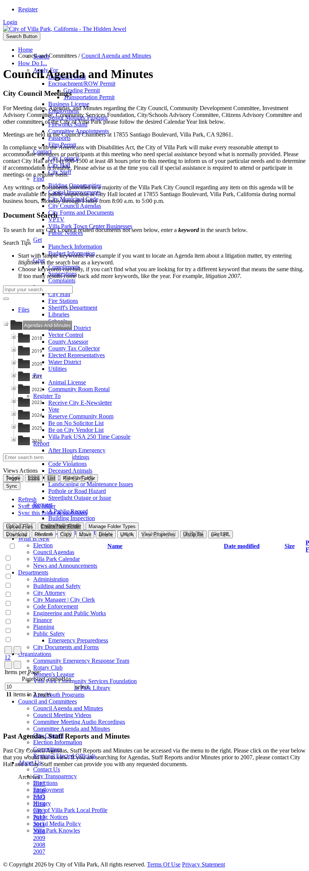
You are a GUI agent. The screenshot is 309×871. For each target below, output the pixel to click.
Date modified (242, 546)
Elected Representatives (76, 355)
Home (25, 49)
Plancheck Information (75, 246)
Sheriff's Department (72, 307)
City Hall (59, 294)
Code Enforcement (55, 606)
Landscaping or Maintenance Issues (90, 484)
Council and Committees (47, 701)
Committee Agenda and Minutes (71, 728)
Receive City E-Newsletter (80, 402)
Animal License (67, 382)
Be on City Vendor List (76, 430)
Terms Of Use (164, 864)
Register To (47, 396)
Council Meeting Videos (62, 715)
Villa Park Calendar (56, 559)
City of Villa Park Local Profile (70, 810)
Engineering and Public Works (69, 613)
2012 (39, 817)
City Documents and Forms (66, 647)
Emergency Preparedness (78, 640)
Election (43, 545)
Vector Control (65, 335)
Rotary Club (48, 667)
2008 (39, 845)
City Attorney (49, 593)
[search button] (6, 299)
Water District (64, 362)
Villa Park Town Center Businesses (90, 226)
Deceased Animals (70, 470)
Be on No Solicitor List (76, 423)
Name (114, 546)
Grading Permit (81, 90)
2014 (39, 804)
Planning (43, 627)
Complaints (61, 280)
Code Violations (67, 464)
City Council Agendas (74, 206)
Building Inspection (71, 518)
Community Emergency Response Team (81, 660)
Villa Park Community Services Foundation (85, 681)
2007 (39, 851)
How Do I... (32, 63)
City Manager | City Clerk (64, 599)
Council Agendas (53, 552)
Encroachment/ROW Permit (81, 83)
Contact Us (46, 769)
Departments (33, 572)
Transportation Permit (89, 97)
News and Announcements (65, 565)
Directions (45, 783)
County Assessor (68, 341)
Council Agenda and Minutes (68, 708)
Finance (42, 620)
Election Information (57, 742)
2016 (39, 790)
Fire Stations (63, 301)
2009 (39, 838)
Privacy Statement (203, 864)
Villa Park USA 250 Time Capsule (89, 436)
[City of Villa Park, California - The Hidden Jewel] (64, 29)
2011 (39, 824)
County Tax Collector (74, 348)
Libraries (58, 314)
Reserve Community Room (80, 416)
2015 (39, 797)
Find (38, 178)
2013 (39, 811)
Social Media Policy (57, 823)
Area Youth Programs (58, 694)
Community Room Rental (79, 389)
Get (37, 240)
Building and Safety (57, 586)
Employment (48, 790)
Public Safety (49, 633)
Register (28, 9)
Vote (53, 409)
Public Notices (50, 817)
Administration (51, 579)
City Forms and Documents (81, 212)
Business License (68, 104)
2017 (39, 783)
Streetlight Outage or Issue (79, 498)
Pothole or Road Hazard (77, 491)
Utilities (57, 369)
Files (23, 309)
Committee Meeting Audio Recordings (79, 722)
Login (10, 22)
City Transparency (55, 776)
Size (290, 546)
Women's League (53, 674)
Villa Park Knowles (56, 830)
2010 (39, 831)
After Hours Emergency (77, 450)
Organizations (34, 654)
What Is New (34, 538)
